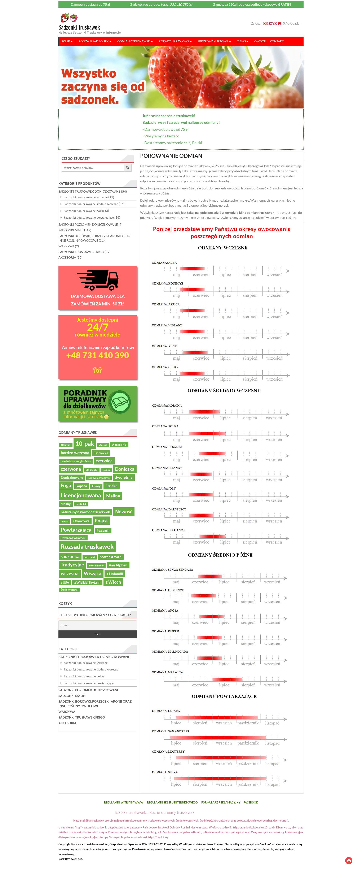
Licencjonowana (81, 495)
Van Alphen (118, 565)
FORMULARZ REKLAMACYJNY (220, 802)
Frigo (66, 485)
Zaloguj (256, 23)
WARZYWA (66, 246)
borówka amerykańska (75, 461)
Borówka (101, 453)
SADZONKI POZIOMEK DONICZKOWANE (88, 224)
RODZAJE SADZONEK (94, 41)
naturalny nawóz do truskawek (85, 512)
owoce (64, 521)
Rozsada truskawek (87, 546)
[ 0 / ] (290, 23)
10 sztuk (65, 444)
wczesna (70, 573)
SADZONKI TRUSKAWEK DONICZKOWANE (89, 191)
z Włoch (113, 581)
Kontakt (277, 41)
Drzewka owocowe (99, 477)
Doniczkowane (72, 477)
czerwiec (104, 460)
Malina (113, 495)
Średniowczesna (69, 589)
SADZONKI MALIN (71, 230)
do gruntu (91, 469)
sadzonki (90, 557)
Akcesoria (119, 444)
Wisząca (92, 573)
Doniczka (124, 469)
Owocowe (81, 521)
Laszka (112, 485)
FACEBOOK (251, 802)
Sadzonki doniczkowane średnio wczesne (91, 203)
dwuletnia (124, 477)
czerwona (71, 469)
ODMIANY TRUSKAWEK (133, 41)
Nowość (123, 511)
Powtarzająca (76, 530)
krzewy (96, 486)
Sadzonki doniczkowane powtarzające (89, 217)
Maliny (66, 504)
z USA (65, 582)
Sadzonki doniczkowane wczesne (86, 197)
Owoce (260, 41)
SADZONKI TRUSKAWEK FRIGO (81, 252)
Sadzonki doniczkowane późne (84, 210)
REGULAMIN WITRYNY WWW (123, 802)
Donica (106, 469)
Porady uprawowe (174, 41)
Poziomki (103, 530)
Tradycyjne (72, 564)
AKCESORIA (67, 257)
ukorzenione (96, 565)
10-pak (85, 443)
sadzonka (70, 556)
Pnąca (101, 520)
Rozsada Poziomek (73, 538)
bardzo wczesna (75, 452)
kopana (81, 486)
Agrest (103, 444)
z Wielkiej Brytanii (87, 582)
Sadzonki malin (111, 557)
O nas (241, 41)
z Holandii (115, 573)
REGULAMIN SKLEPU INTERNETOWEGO (172, 802)
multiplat (81, 504)
